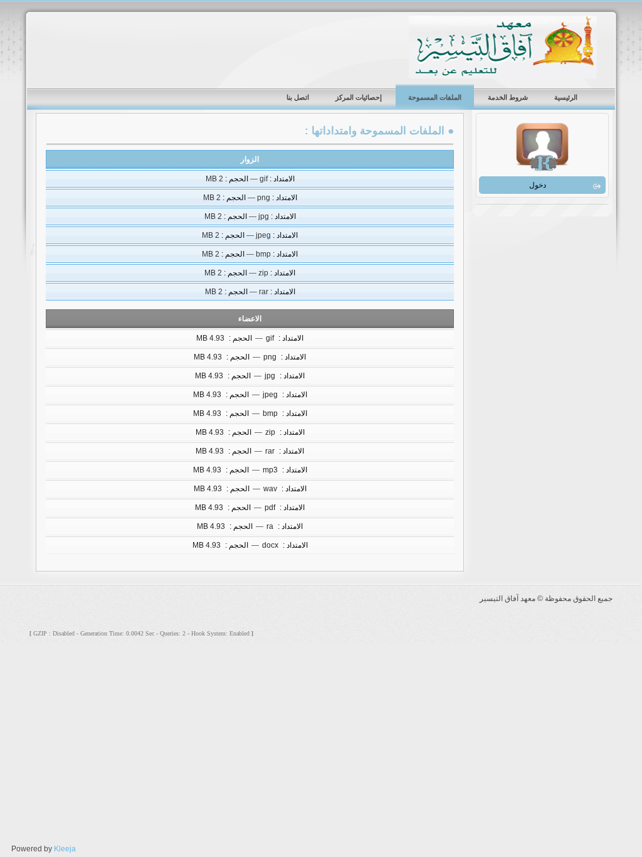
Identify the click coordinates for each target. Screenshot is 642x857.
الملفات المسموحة (434, 97)
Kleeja (65, 848)
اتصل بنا (298, 97)
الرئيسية (565, 97)
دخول (537, 185)
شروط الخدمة (508, 97)
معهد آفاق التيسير (503, 47)
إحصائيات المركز (358, 97)
